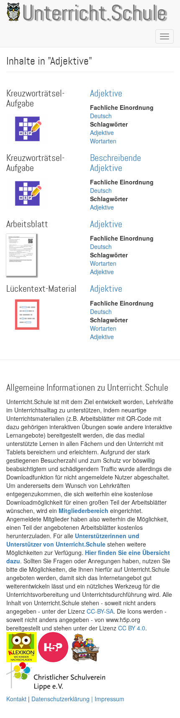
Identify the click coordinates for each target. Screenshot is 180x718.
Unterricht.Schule (94, 13)
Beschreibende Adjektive (115, 163)
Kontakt (16, 699)
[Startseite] (12, 12)
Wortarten (103, 141)
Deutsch (101, 115)
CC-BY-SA (100, 611)
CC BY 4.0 (131, 628)
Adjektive (106, 93)
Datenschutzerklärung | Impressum (77, 699)
